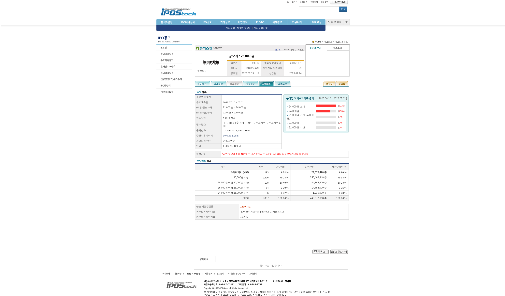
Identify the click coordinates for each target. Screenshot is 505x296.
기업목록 (230, 28)
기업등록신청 (260, 28)
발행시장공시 (244, 28)
